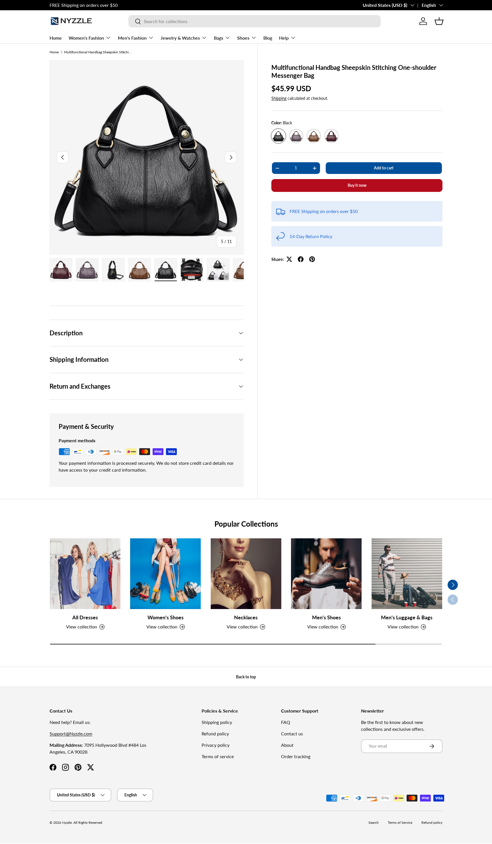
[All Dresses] (85, 573)
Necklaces (246, 617)
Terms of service (218, 756)
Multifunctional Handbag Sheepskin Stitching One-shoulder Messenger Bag (98, 52)
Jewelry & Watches (180, 37)
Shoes (243, 37)
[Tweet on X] (289, 259)
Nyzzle (67, 822)
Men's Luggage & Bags (406, 617)
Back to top (246, 676)
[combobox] (254, 21)
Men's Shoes (326, 617)
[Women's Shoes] (165, 573)
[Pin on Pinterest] (312, 259)
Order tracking (295, 756)
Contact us (292, 733)
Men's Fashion (132, 37)
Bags (218, 37)
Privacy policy (215, 745)
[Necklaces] (246, 573)
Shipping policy (217, 722)
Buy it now (357, 185)
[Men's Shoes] (326, 573)
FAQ (285, 722)
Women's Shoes (165, 617)
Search (373, 822)
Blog (267, 37)
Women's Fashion (86, 37)
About (287, 745)
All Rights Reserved (87, 822)
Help (284, 37)
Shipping (278, 98)
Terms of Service (400, 822)
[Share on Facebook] (300, 259)
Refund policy (215, 733)
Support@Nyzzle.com (71, 733)
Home (56, 37)
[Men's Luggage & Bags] (407, 573)
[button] (439, 21)
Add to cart (383, 167)
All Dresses (85, 617)
